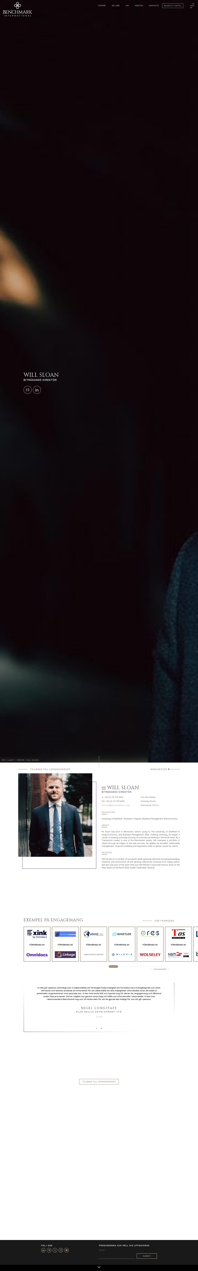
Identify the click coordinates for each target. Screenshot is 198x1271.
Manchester (158, 769)
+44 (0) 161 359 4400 (113, 797)
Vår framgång (164, 920)
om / (5, 760)
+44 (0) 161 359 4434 (115, 801)
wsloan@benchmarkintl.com (116, 805)
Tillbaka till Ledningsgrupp (50, 769)
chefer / (22, 760)
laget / (12, 760)
